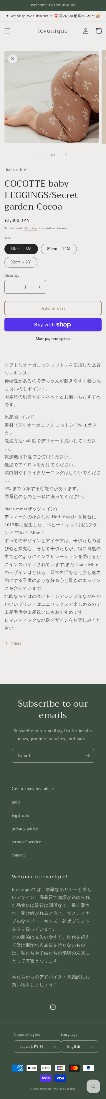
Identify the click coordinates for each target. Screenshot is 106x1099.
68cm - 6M (21, 249)
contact (18, 855)
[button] (7, 30)
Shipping (30, 228)
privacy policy (25, 828)
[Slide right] (65, 154)
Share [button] (16, 643)
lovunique (45, 1089)
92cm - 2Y (21, 262)
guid (16, 802)
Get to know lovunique (33, 788)
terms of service (26, 842)
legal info (20, 815)
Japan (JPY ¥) (31, 1046)
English (73, 1046)
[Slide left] (40, 154)
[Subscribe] (87, 756)
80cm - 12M (59, 249)
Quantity (11, 275)
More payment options (53, 339)
